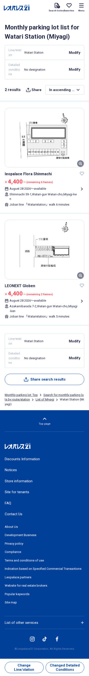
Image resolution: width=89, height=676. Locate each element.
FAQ (8, 503)
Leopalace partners (18, 577)
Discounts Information (22, 459)
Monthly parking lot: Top (21, 395)
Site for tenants (17, 492)
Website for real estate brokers (26, 585)
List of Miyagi (45, 399)
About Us (11, 527)
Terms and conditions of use (24, 560)
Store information (19, 481)
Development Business (20, 535)
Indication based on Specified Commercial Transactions (43, 568)
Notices (11, 470)
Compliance (13, 552)
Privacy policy (14, 543)
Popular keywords (17, 594)
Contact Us (13, 514)
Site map (11, 602)
